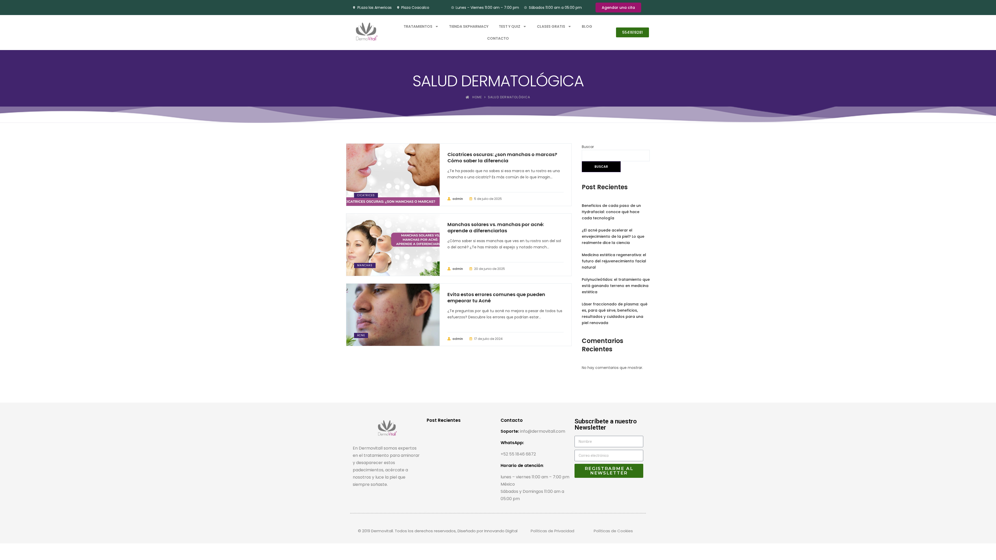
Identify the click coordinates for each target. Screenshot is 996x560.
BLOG (587, 26)
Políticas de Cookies (613, 531)
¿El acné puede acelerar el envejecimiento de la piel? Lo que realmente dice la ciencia (613, 236)
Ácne (361, 335)
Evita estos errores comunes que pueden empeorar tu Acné (496, 297)
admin (457, 199)
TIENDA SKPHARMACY (468, 26)
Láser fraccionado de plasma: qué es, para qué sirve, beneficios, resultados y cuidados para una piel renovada (614, 313)
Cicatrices (366, 195)
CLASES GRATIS (551, 26)
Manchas (364, 265)
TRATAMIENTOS (418, 26)
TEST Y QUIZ (509, 26)
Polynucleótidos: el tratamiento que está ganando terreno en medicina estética (616, 286)
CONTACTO (498, 38)
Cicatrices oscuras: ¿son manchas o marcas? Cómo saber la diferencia (502, 157)
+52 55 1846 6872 (518, 454)
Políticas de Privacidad (552, 531)
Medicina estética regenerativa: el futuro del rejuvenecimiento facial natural (614, 261)
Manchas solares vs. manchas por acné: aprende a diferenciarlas (495, 227)
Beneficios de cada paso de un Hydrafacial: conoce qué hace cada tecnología (611, 212)
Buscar (588, 146)
